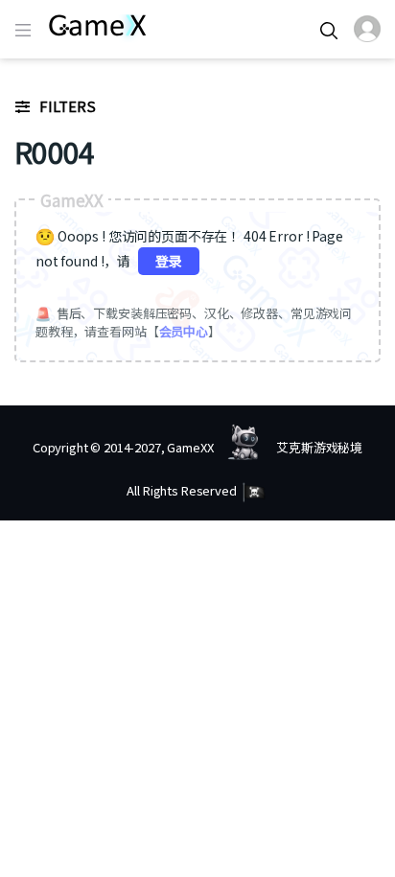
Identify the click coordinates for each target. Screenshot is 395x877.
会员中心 (183, 331)
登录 (168, 260)
